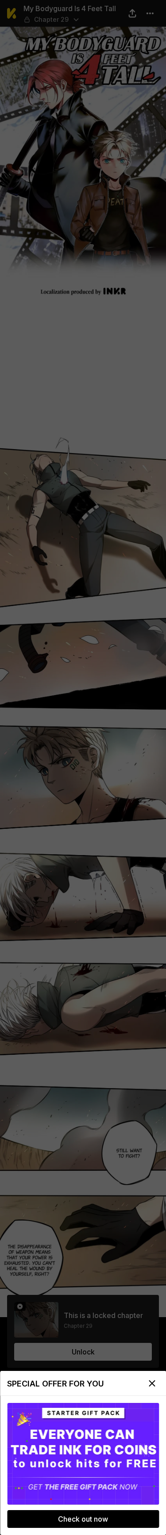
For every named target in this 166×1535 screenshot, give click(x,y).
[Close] (152, 1383)
